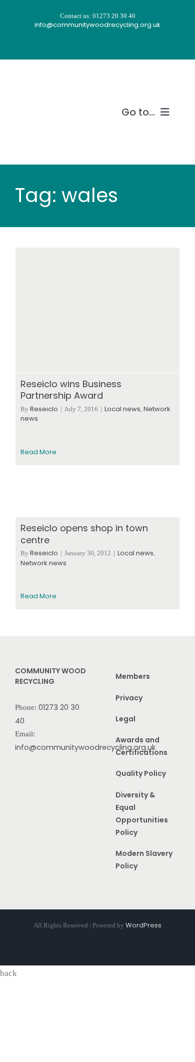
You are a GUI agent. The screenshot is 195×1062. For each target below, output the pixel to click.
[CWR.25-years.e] (52, 79)
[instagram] (88, 45)
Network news (43, 563)
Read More (38, 452)
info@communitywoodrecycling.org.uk (85, 747)
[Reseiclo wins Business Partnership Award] (98, 310)
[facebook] (70, 45)
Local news (122, 409)
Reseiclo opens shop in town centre (84, 534)
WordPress (144, 925)
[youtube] (106, 45)
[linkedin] (124, 45)
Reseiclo (44, 409)
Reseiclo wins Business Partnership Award (71, 390)
